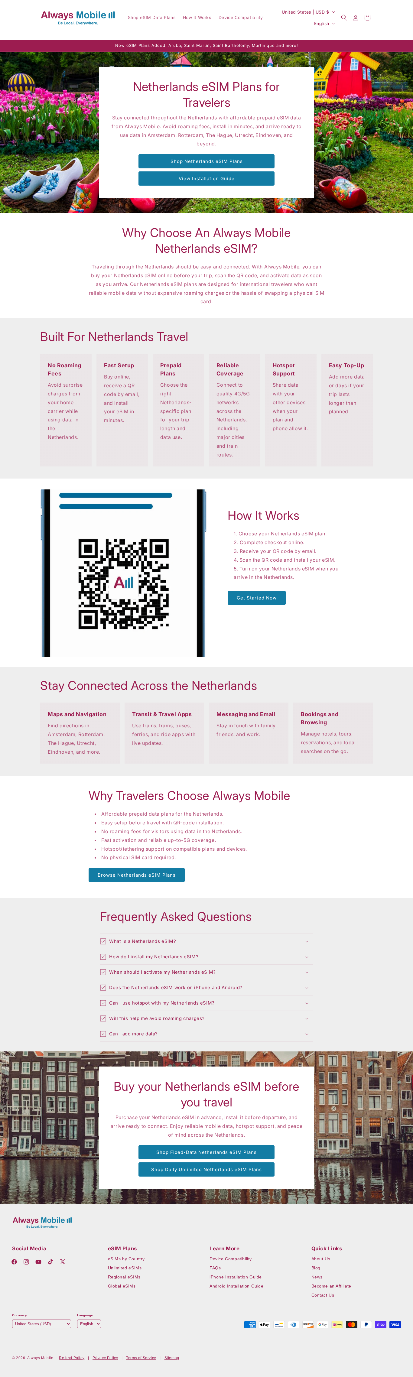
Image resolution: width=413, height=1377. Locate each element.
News (317, 1277)
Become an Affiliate (331, 1286)
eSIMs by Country (126, 1258)
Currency (19, 1315)
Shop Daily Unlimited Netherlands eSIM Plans (206, 1169)
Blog (315, 1267)
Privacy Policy (105, 1358)
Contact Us (322, 1295)
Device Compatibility (231, 1258)
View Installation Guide (207, 178)
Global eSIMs (122, 1286)
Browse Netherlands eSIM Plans (137, 875)
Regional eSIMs (124, 1277)
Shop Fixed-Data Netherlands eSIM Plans (206, 1152)
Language (85, 1315)
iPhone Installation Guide (236, 1277)
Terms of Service (141, 1358)
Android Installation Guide (237, 1286)
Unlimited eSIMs (125, 1267)
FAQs (215, 1267)
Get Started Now (257, 598)
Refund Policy (71, 1358)
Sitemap (171, 1358)
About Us (320, 1258)
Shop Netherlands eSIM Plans (207, 161)
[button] (344, 17)
